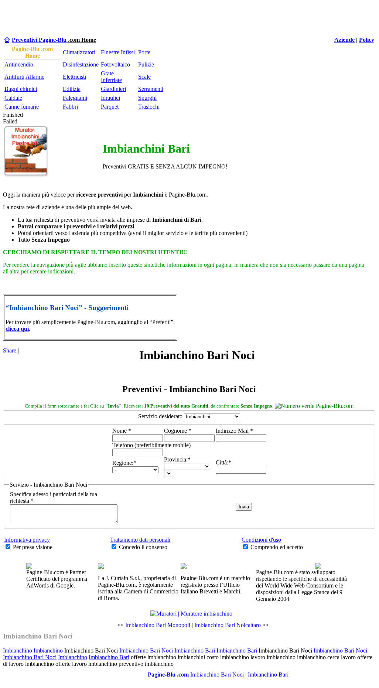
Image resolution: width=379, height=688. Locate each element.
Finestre (110, 52)
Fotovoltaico (115, 64)
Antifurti (14, 77)
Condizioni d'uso (261, 540)
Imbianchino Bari (194, 650)
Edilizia (72, 89)
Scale (144, 77)
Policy (366, 40)
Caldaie (13, 98)
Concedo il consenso (143, 547)
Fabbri (70, 106)
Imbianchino (17, 650)
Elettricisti (74, 77)
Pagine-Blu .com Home (32, 52)
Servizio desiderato (160, 416)
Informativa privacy (27, 540)
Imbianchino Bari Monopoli (157, 625)
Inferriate (111, 80)
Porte (144, 52)
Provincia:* (177, 459)
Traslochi (149, 106)
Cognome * (177, 431)
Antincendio (18, 64)
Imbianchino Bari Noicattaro (227, 625)
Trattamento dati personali (140, 540)
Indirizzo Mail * (234, 431)
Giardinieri (113, 89)
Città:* (223, 462)
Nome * (121, 431)
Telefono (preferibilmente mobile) (151, 445)
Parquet (110, 106)
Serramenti (150, 89)
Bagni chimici (20, 89)
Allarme (34, 77)
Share (9, 350)
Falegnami (75, 98)
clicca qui (17, 329)
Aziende (344, 40)
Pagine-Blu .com (168, 674)
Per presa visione (32, 547)
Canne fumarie (21, 106)
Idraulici (110, 98)
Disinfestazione (81, 64)
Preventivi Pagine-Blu (40, 40)
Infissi (128, 52)
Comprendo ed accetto (276, 547)
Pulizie (146, 64)
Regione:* (124, 463)
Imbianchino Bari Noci (37, 636)
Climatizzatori (79, 52)
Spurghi (147, 98)
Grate (107, 73)
